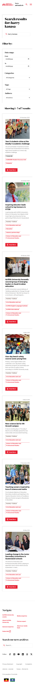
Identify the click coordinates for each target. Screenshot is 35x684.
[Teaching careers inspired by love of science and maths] (17, 474)
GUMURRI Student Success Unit (16, 159)
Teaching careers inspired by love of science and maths (17, 488)
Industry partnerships (13, 232)
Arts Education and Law (13, 225)
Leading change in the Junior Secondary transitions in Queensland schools (17, 556)
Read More (12, 170)
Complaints (28, 664)
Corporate (9, 156)
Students (9, 163)
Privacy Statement (7, 664)
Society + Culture (11, 221)
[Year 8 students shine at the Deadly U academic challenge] (17, 129)
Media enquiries (22, 616)
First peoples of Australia (9, 674)
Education (9, 229)
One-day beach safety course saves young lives (15, 357)
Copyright (19, 664)
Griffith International (12, 309)
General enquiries (8, 627)
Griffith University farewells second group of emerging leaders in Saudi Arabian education (17, 282)
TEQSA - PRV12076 (22, 669)
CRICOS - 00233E (7, 669)
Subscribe (5, 631)
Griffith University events (8, 616)
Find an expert (21, 621)
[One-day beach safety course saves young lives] (17, 344)
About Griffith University (6, 621)
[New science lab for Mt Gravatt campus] (17, 411)
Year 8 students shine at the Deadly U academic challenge (17, 142)
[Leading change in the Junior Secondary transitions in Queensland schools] (17, 542)
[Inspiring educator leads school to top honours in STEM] (17, 192)
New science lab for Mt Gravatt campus (14, 425)
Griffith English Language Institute (17, 306)
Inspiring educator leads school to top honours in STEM (15, 207)
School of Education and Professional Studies (13, 237)
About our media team (22, 627)
